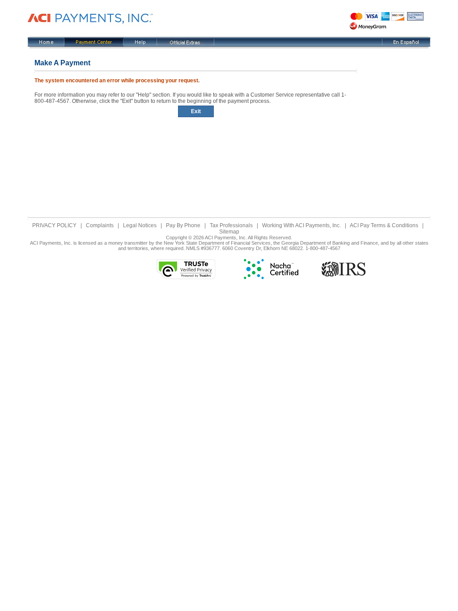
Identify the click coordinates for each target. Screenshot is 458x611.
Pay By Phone (183, 225)
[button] (110, 269)
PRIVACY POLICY (54, 225)
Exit (196, 111)
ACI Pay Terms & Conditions (384, 225)
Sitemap (229, 232)
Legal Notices (140, 225)
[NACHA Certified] (271, 277)
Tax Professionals (231, 225)
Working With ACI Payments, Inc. (301, 225)
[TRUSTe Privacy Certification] (186, 277)
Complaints (100, 225)
